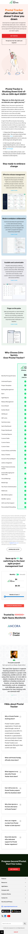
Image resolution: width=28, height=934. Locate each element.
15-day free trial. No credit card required (14, 41)
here (11, 136)
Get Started (14, 36)
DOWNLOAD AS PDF (14, 549)
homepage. (9, 148)
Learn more (14, 190)
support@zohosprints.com (10, 906)
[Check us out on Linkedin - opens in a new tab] (5, 916)
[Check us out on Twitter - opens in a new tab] (2, 916)
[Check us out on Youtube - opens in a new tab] (8, 916)
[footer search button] (25, 923)
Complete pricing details (14, 605)
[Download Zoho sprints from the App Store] (5, 911)
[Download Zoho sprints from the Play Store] (16, 911)
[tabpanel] (14, 672)
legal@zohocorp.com (14, 542)
